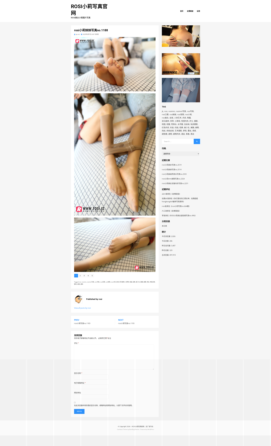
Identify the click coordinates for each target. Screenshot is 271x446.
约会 (172, 127)
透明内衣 (176, 134)
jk (162, 111)
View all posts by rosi (82, 308)
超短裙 (164, 134)
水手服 (180, 124)
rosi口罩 (102, 282)
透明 (81, 284)
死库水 (174, 124)
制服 (189, 118)
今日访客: (165, 241)
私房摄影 (194, 124)
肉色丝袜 (152, 282)
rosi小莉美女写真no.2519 (171, 165)
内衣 (184, 118)
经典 (134, 282)
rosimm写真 (90, 282)
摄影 (196, 121)
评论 (76, 343)
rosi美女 (165, 118)
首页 (181, 11)
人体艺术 (177, 118)
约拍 (176, 127)
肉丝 (148, 282)
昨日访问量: (166, 245)
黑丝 (192, 134)
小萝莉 (127, 282)
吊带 (172, 121)
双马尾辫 (121, 282)
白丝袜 (186, 124)
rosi (80, 282)
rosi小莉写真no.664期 (180, 206)
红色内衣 (165, 127)
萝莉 (75, 284)
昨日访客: (165, 250)
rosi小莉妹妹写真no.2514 (171, 169)
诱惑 (78, 284)
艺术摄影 (178, 130)
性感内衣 (184, 121)
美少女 (138, 282)
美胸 (141, 282)
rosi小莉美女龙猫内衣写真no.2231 (175, 183)
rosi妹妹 (173, 114)
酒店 (183, 134)
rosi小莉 (113, 282)
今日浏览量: (166, 236)
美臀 (145, 282)
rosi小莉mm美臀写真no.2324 (173, 179)
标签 (198, 11)
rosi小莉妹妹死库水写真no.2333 (174, 174)
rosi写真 (97, 282)
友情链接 (190, 11)
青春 (187, 134)
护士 (191, 121)
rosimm (84, 282)
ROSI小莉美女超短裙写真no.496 (182, 215)
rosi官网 (107, 282)
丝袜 (117, 282)
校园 (131, 282)
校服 (168, 124)
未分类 (164, 226)
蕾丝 (189, 130)
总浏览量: (165, 255)
